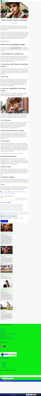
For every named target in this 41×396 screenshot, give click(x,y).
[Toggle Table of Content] (8, 41)
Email (1, 378)
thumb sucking (3, 158)
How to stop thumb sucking (13, 191)
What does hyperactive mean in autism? (7, 338)
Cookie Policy (4, 363)
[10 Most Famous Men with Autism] (7, 227)
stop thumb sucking (21, 191)
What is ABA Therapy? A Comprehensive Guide (8, 333)
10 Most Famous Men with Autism (6, 232)
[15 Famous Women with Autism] (7, 250)
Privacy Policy (4, 367)
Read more (5, 263)
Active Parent (3, 311)
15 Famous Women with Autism (6, 255)
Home (3, 366)
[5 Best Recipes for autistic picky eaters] (7, 269)
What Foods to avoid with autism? (21, 198)
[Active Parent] (7, 306)
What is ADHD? (2, 331)
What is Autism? (2, 329)
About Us (3, 362)
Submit (1, 379)
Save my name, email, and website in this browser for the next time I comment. (12, 218)
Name (1, 374)
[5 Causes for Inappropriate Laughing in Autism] (7, 283)
